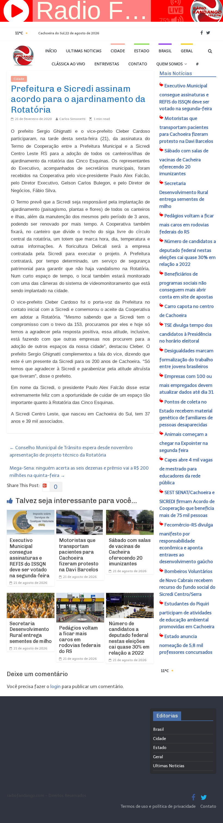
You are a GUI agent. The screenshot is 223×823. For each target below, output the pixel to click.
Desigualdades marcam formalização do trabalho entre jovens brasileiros (186, 358)
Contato (137, 63)
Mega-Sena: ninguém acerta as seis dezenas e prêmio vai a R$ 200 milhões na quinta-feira (79, 471)
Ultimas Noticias (83, 50)
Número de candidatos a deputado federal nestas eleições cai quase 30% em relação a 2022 (129, 638)
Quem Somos (169, 63)
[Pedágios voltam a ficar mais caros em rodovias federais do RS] (80, 596)
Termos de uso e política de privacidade (159, 806)
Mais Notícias (175, 73)
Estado (141, 50)
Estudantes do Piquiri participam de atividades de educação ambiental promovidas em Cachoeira (186, 615)
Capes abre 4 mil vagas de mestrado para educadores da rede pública (186, 471)
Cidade (118, 50)
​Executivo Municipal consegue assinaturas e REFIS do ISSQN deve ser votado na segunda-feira (29, 558)
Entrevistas (106, 63)
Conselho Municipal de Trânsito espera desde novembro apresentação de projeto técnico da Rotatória (71, 451)
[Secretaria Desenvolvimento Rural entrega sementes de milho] (31, 596)
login (55, 686)
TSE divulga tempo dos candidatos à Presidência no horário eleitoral (185, 333)
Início (51, 50)
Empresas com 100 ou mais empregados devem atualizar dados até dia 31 (186, 384)
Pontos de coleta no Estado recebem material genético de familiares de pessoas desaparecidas (186, 413)
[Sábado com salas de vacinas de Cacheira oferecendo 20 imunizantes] (130, 513)
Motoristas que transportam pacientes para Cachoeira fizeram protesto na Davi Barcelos (78, 555)
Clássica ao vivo (68, 63)
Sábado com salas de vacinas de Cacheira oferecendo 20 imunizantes (130, 552)
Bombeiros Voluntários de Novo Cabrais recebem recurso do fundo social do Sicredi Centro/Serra (187, 583)
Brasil (165, 50)
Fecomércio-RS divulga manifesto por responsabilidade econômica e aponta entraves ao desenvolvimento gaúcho (186, 543)
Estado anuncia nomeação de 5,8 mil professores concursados (185, 644)
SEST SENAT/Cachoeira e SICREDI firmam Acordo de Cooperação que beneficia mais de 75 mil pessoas (187, 504)
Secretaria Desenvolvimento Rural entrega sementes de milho (31, 632)
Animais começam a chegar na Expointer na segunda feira (183, 442)
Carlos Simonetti (72, 119)
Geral (187, 50)
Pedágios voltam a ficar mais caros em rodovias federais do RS (80, 639)
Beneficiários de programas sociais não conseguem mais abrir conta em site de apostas (186, 285)
